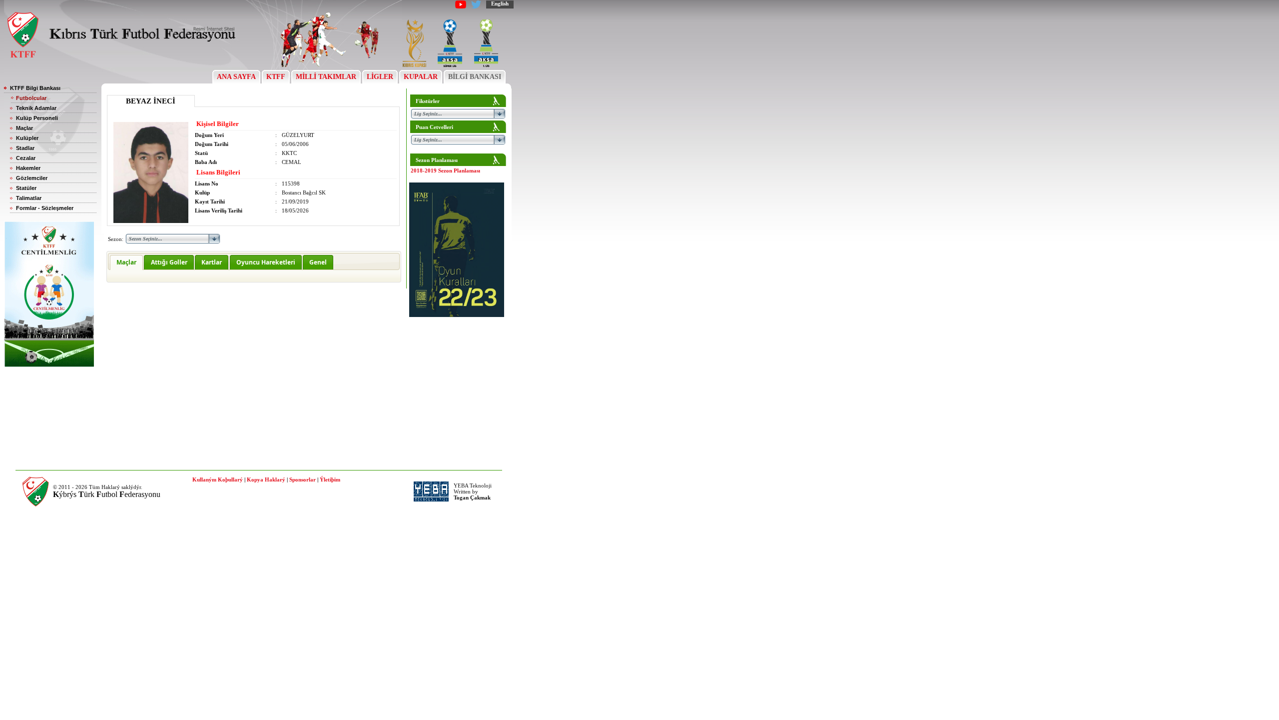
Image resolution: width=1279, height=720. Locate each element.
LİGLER (380, 76)
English (500, 3)
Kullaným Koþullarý (217, 479)
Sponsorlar (302, 479)
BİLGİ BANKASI (474, 76)
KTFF (275, 76)
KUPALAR (421, 76)
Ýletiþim (330, 479)
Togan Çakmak (472, 497)
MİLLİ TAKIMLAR (326, 76)
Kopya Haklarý (266, 479)
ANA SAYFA (236, 76)
